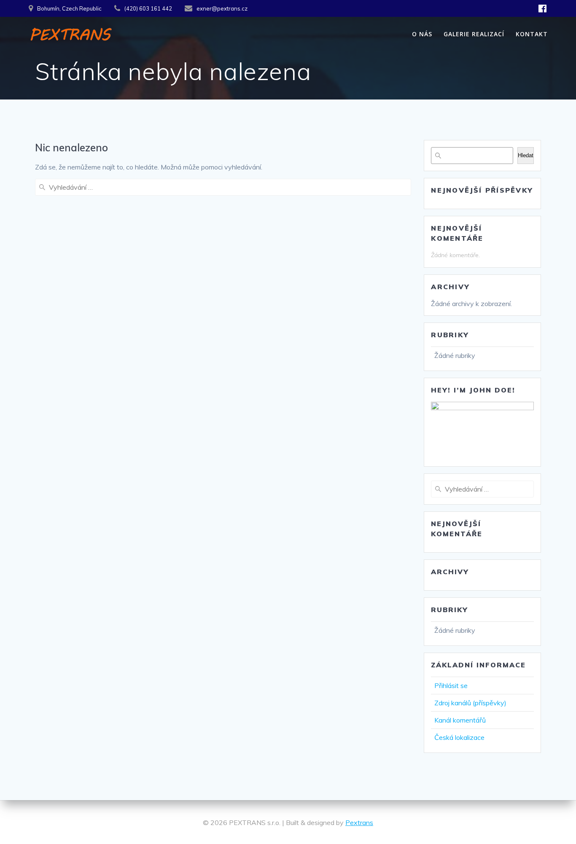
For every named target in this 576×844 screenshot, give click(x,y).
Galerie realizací (474, 34)
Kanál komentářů (460, 720)
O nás (422, 34)
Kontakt (532, 34)
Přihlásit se (451, 685)
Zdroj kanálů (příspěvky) (470, 703)
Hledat (525, 155)
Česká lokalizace (459, 737)
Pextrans (359, 822)
